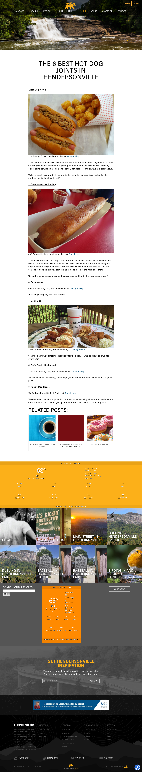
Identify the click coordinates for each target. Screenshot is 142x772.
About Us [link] (88, 733)
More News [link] (119, 589)
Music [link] (41, 740)
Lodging (34, 11)
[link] (24, 758)
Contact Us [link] (112, 730)
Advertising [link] (89, 730)
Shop (127, 3)
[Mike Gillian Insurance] (71, 705)
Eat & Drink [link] (44, 730)
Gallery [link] (110, 733)
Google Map (73, 156)
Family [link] (42, 733)
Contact (122, 11)
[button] (93, 681)
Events (46, 11)
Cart (136, 3)
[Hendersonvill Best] (71, 766)
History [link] (42, 736)
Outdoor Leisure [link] (69, 736)
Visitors (20, 11)
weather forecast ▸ (71, 506)
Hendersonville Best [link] (70, 7)
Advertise (107, 11)
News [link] (86, 740)
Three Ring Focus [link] (126, 766)
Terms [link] (110, 736)
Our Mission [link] (89, 736)
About (94, 11)
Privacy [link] (110, 740)
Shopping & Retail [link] (70, 740)
